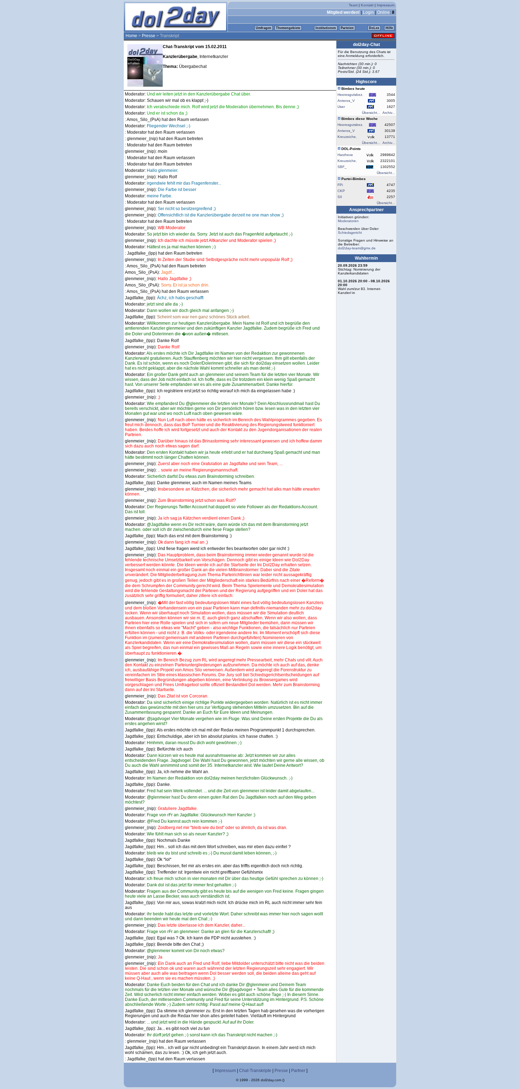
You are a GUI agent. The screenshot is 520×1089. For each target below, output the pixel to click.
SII (339, 197)
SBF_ (342, 167)
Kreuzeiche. (347, 137)
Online (383, 12)
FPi (340, 185)
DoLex (374, 28)
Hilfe (389, 28)
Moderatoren (348, 221)
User (341, 107)
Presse (148, 35)
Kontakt (367, 5)
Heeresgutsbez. (350, 95)
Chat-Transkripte (255, 1070)
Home (131, 35)
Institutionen (326, 28)
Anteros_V (346, 101)
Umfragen (263, 28)
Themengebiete (288, 28)
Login (368, 12)
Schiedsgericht (350, 232)
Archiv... (388, 113)
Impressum (385, 5)
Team (353, 5)
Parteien (347, 28)
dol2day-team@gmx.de (357, 248)
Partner (298, 1070)
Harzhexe (345, 155)
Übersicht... (371, 113)
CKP (341, 191)
